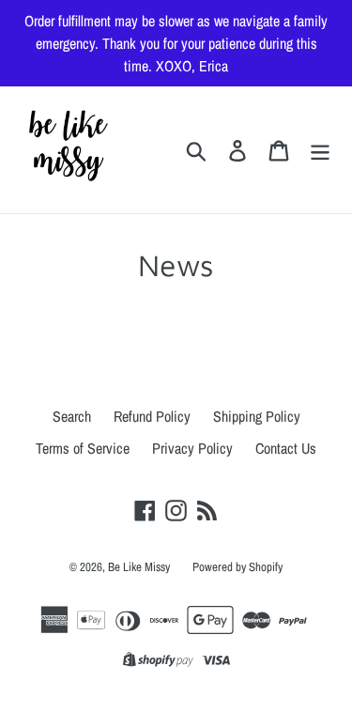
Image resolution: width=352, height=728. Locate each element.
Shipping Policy (256, 416)
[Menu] (320, 150)
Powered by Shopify (237, 567)
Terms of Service (83, 448)
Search (72, 416)
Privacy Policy (192, 448)
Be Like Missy (139, 567)
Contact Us (285, 448)
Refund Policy (152, 416)
